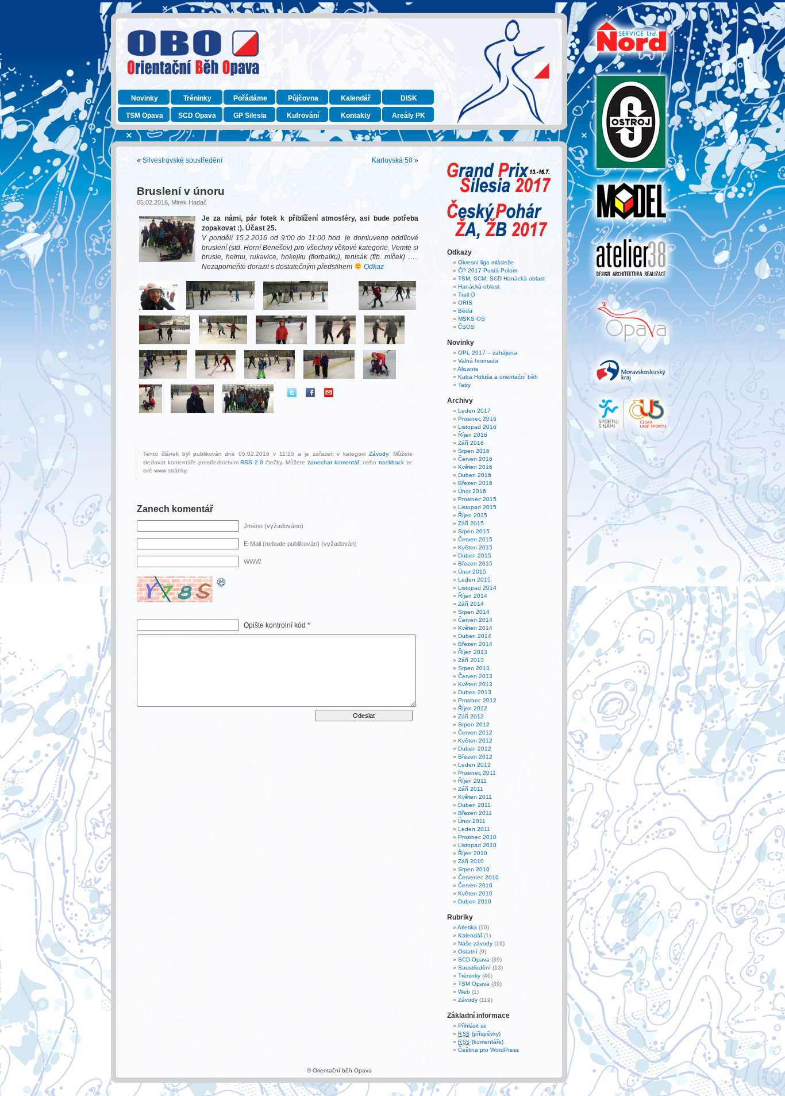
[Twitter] (292, 392)
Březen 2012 (475, 756)
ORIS (465, 302)
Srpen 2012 (474, 724)
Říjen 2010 (472, 853)
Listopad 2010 (477, 845)
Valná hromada (478, 360)
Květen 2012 (475, 740)
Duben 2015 (474, 555)
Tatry (464, 385)
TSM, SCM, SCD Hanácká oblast (501, 278)
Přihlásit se (472, 1025)
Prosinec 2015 (477, 499)
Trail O (466, 294)
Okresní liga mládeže (486, 262)
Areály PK (408, 115)
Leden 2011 (474, 829)
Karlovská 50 (392, 160)
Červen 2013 (475, 676)
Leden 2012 (474, 765)
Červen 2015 (475, 539)
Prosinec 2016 (477, 419)
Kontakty (356, 115)
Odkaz (375, 267)
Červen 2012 (475, 732)
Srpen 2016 (474, 451)
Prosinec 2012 (477, 700)
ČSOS (466, 327)
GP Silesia (250, 115)
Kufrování (303, 115)
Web (464, 992)
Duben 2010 (474, 901)
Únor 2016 (472, 491)
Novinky (144, 98)
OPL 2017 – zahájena (487, 352)
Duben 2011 (474, 805)
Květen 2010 (475, 893)
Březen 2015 (475, 563)
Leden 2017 (474, 410)
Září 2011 (470, 789)
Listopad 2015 (477, 507)
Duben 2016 (474, 475)
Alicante (468, 369)
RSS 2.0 (251, 462)
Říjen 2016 (472, 435)
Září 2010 (471, 861)
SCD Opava (197, 115)
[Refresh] (222, 584)
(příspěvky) (479, 1033)
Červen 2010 (475, 885)
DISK (409, 98)
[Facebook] (310, 392)
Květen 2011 (475, 797)
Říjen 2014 (472, 596)
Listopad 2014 (477, 587)
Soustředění (474, 967)
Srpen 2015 (474, 531)
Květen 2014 (475, 628)
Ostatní (468, 951)
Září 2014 (471, 604)
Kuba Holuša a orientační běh (498, 377)
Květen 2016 (475, 467)
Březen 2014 (475, 644)
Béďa (465, 310)
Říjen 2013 (472, 652)
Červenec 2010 (478, 877)
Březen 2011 (475, 813)
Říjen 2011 (472, 781)
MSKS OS (471, 319)
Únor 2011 (472, 821)
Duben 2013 (474, 692)
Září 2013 (471, 660)
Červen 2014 (475, 620)
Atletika (467, 927)
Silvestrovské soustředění (182, 160)
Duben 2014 (474, 636)
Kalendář (356, 98)
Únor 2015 (472, 571)
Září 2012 (471, 716)
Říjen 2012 (472, 708)
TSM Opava (144, 115)
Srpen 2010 (474, 869)
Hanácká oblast (478, 286)
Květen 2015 (475, 547)
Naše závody (475, 943)
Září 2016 (471, 443)
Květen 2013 (475, 684)
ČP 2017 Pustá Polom (487, 270)
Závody (378, 454)
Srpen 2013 (474, 668)
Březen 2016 (475, 483)
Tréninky (197, 98)
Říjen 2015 (472, 515)
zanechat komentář (333, 462)
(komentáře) (480, 1042)
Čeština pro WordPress (488, 1050)
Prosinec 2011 (477, 773)
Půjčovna (303, 98)
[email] (328, 392)
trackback (391, 462)
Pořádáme (250, 98)
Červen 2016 (475, 459)
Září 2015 (471, 523)
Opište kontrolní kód (275, 625)
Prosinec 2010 (477, 837)
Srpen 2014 (474, 612)
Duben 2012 (474, 748)
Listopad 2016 (477, 427)
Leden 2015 (474, 579)
